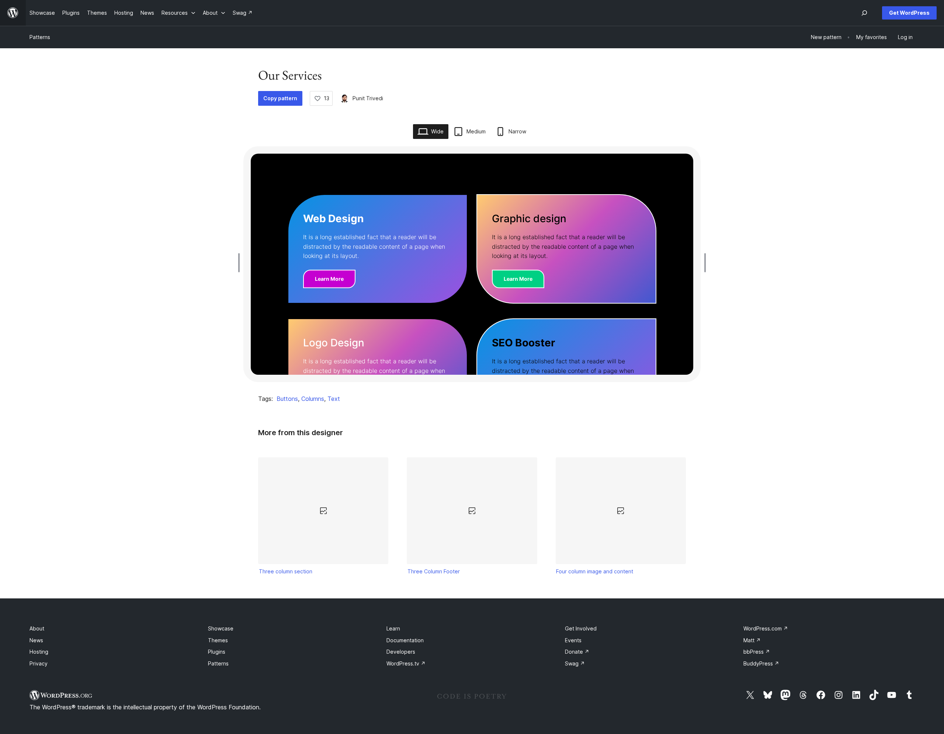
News (36, 640)
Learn (393, 628)
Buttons (287, 398)
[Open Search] (864, 13)
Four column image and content (594, 571)
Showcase (220, 628)
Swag (575, 663)
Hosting (39, 652)
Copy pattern (280, 98)
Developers (400, 652)
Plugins (216, 652)
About (37, 628)
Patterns (40, 37)
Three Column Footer (433, 571)
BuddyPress (761, 663)
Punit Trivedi (368, 98)
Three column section (285, 571)
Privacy (39, 663)
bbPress (756, 652)
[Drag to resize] (240, 262)
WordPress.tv (406, 663)
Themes (218, 640)
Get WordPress (909, 13)
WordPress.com (765, 628)
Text (333, 398)
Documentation (405, 640)
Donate (577, 652)
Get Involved (581, 628)
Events (573, 640)
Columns (312, 398)
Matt (752, 640)
